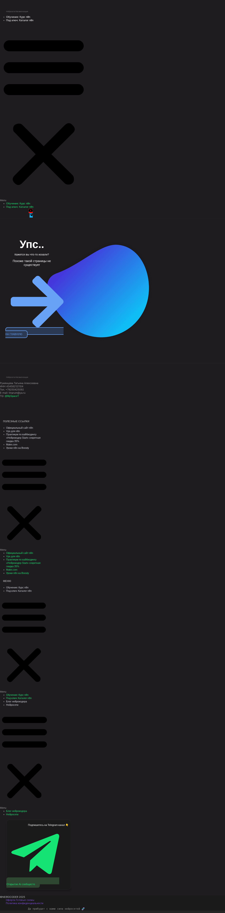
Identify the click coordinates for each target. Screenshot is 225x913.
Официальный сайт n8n (19, 428)
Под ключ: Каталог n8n (19, 20)
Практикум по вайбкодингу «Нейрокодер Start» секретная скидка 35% (23, 437)
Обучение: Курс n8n (18, 203)
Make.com (11, 444)
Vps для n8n (13, 431)
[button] (43, 112)
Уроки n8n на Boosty (17, 448)
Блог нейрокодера (16, 701)
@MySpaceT (12, 396)
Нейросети (12, 705)
